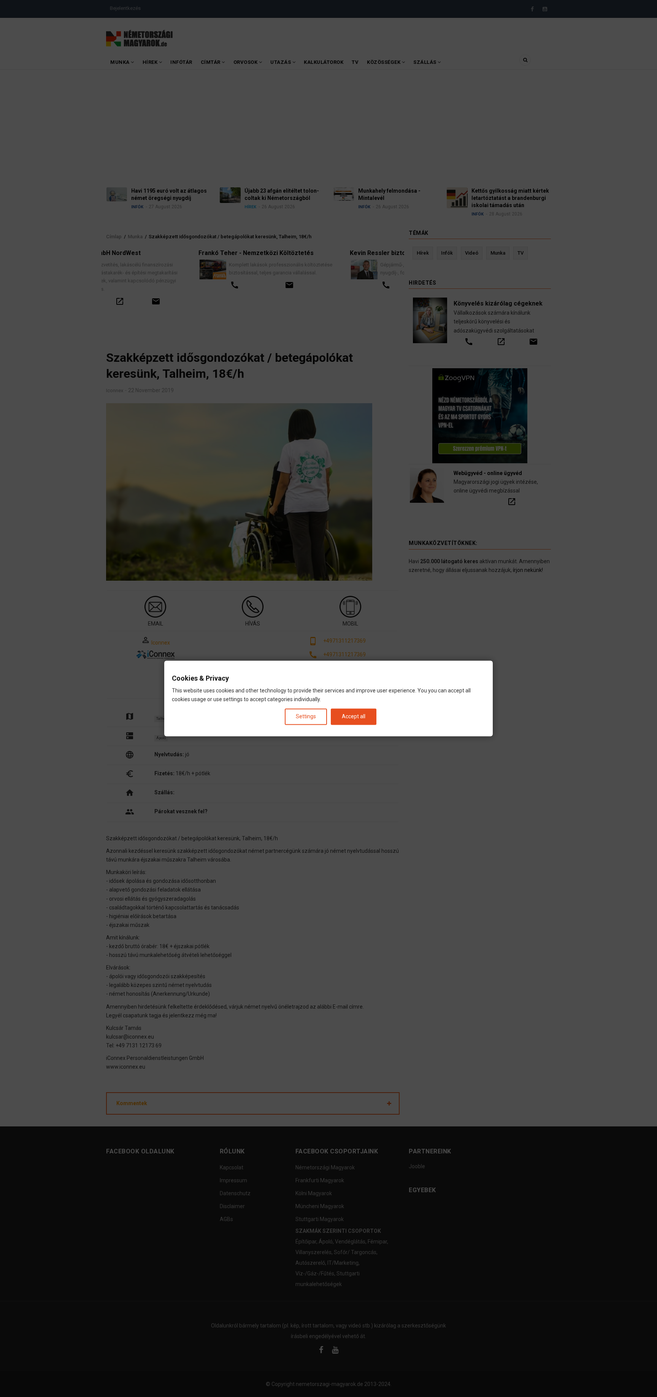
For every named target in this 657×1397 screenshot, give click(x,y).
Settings (306, 716)
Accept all (353, 716)
